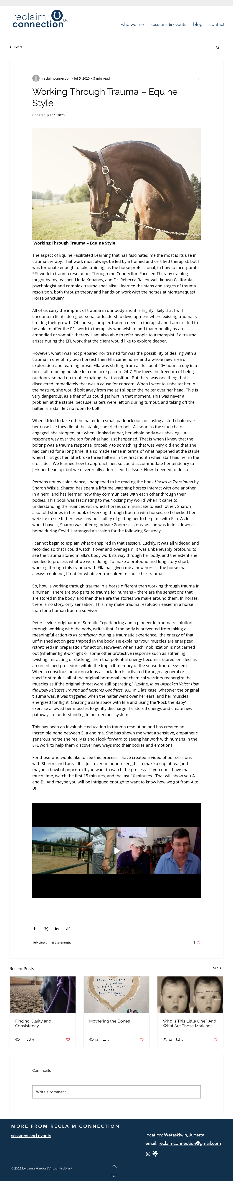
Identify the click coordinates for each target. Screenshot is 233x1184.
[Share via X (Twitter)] (45, 928)
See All (218, 968)
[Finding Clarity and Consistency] (43, 994)
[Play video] (116, 850)
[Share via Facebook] (34, 928)
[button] (217, 47)
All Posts (16, 47)
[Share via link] (68, 928)
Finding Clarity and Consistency (33, 1023)
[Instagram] (148, 1154)
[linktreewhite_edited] (155, 1154)
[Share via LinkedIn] (57, 928)
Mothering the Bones (109, 1021)
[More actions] (198, 78)
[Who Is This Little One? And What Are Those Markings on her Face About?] (190, 994)
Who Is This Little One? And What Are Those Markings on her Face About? (189, 1023)
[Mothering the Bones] (116, 994)
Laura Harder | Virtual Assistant (49, 1168)
